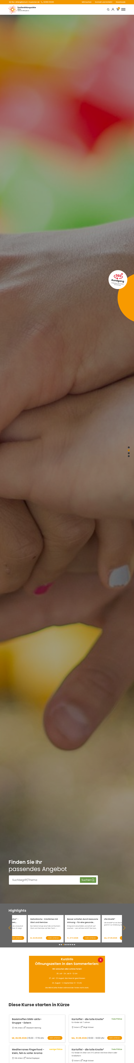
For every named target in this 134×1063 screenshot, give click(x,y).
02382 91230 (48, 2)
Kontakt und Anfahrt (103, 2)
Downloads (120, 2)
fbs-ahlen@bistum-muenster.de (25, 2)
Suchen (86, 880)
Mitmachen (86, 2)
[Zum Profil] (113, 9)
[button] (59, 944)
